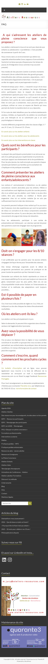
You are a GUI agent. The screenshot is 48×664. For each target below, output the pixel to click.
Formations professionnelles (11, 433)
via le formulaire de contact (26, 388)
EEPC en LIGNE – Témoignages (12, 426)
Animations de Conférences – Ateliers (14, 472)
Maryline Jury (25, 386)
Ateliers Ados (6, 465)
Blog (3, 486)
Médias (3, 440)
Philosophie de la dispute (10, 533)
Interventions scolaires (9, 437)
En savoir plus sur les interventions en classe (18, 140)
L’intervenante (6, 483)
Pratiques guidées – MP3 (10, 444)
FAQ (3, 490)
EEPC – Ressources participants (12, 419)
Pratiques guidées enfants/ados (12, 447)
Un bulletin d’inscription (11, 368)
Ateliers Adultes (7, 412)
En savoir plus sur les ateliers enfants (15, 131)
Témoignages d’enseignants (10, 469)
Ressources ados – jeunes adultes (12, 451)
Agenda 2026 (6, 408)
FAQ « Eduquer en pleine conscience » (14, 430)
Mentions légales (7, 497)
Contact (4, 493)
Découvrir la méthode (9, 479)
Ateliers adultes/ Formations (11, 476)
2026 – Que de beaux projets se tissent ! (15, 522)
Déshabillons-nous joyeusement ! (12, 518)
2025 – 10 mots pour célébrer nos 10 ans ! (15, 529)
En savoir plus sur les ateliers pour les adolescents (20, 136)
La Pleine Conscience (8, 458)
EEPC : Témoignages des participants (14, 422)
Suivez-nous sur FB (11, 542)
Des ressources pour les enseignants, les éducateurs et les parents (23, 415)
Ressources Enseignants (9, 454)
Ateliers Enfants (7, 461)
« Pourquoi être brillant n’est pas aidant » (15, 526)
